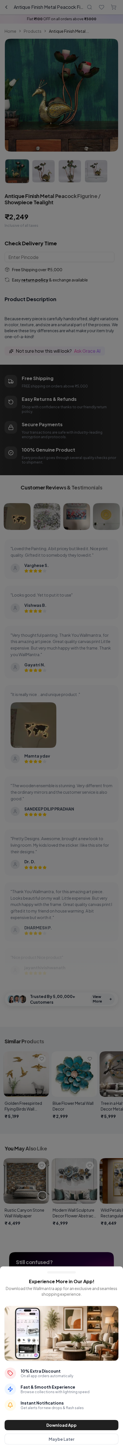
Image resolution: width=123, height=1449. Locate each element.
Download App (61, 1425)
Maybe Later (62, 1439)
